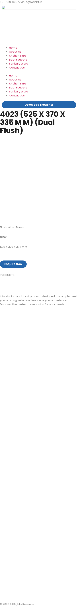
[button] (39, 72)
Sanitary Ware (18, 63)
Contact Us (17, 67)
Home (13, 47)
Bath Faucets (18, 59)
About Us (15, 51)
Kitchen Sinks (17, 55)
